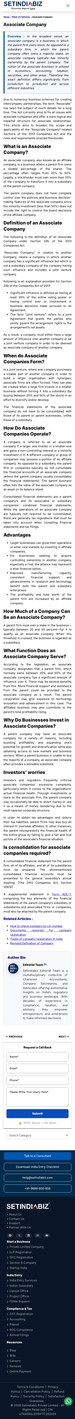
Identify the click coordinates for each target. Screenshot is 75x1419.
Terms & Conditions (30, 1387)
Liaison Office (19, 1291)
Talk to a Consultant (37, 1156)
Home (6, 17)
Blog (13, 1350)
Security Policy (33, 1396)
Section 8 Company (23, 1262)
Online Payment (20, 1371)
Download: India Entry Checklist (37, 1167)
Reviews (15, 1366)
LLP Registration (21, 1252)
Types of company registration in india (36, 939)
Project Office (19, 1296)
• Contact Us (15, 1219)
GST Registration (21, 1314)
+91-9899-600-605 (37, 1188)
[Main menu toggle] (68, 5)
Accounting (17, 1319)
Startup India (18, 1268)
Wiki (13, 1355)
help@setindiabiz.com (37, 1177)
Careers (15, 1361)
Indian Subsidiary (21, 1285)
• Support (13, 1223)
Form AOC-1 (61, 894)
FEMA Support (19, 1301)
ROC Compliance (21, 1330)
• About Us (14, 1214)
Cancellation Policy (37, 1391)
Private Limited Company (27, 1247)
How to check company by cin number (36, 926)
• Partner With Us (19, 1227)
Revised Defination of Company (31, 943)
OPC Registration (21, 1257)
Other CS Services (21, 17)
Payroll (14, 1324)
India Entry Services (23, 1280)
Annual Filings (19, 1335)
